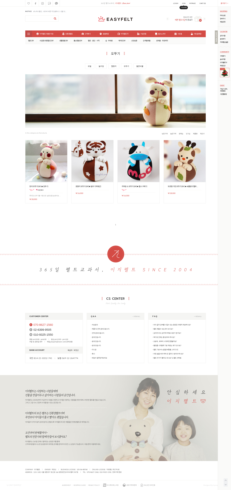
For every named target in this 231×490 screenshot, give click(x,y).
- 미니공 (93, 349)
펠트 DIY (31, 40)
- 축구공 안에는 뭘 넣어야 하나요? (163, 337)
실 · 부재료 (109, 40)
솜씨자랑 (222, 59)
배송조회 (222, 22)
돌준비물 (139, 66)
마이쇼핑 (222, 15)
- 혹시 (93, 354)
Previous (167, 19)
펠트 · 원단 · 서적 (93, 40)
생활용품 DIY (63, 40)
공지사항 (222, 36)
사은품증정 (223, 94)
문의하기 (222, 39)
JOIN (184, 3)
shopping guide (80, 485)
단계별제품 (146, 40)
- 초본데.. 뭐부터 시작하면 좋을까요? (164, 341)
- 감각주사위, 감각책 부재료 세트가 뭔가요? (166, 333)
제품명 (195, 133)
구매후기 (222, 56)
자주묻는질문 (224, 42)
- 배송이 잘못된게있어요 (99, 358)
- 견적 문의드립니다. (98, 333)
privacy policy (94, 485)
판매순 (181, 133)
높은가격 (173, 133)
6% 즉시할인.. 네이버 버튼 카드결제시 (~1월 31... (49, 11)
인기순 (188, 133)
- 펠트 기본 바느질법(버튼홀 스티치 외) (165, 349)
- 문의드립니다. (96, 337)
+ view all (136, 316)
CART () (202, 3)
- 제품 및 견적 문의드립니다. (100, 329)
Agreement (66, 485)
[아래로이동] (226, 485)
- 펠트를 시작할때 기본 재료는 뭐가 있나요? (166, 345)
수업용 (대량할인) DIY (46, 40)
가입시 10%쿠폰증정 (223, 90)
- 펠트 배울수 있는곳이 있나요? (162, 329)
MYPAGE (192, 3)
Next (204, 19)
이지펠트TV (223, 62)
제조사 (202, 133)
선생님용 (134, 40)
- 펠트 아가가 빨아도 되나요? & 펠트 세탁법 (166, 358)
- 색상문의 (94, 325)
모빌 (89, 66)
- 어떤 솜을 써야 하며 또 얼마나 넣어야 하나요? (168, 354)
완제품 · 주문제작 (162, 40)
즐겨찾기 (224, 3)
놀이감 (101, 66)
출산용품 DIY (78, 40)
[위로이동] (226, 480)
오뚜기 (126, 66)
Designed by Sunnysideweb (213, 485)
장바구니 (222, 19)
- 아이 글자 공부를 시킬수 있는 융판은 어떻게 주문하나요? (171, 325)
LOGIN (175, 3)
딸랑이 (113, 66)
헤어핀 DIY (121, 40)
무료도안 (222, 66)
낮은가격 (165, 133)
